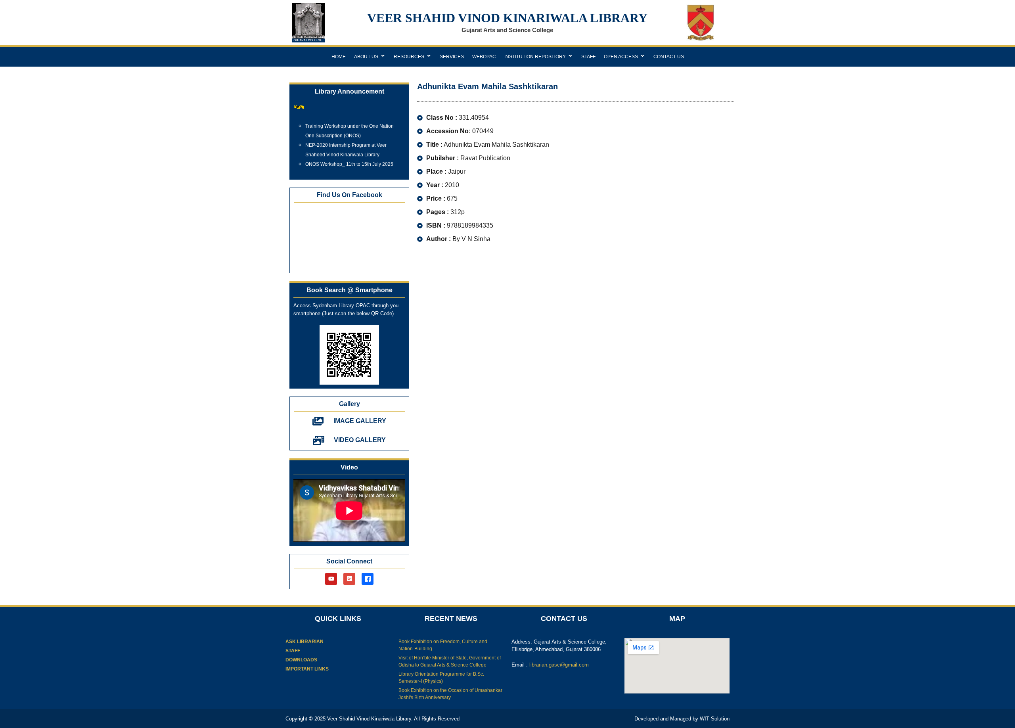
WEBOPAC (484, 56)
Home (338, 56)
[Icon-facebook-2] (367, 579)
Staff (588, 56)
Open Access (621, 56)
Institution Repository (535, 56)
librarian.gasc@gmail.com (559, 665)
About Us (366, 56)
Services (452, 56)
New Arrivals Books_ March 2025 (341, 168)
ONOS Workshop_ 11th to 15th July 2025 (349, 159)
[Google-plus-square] (349, 579)
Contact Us (668, 56)
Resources (409, 56)
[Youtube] (331, 579)
